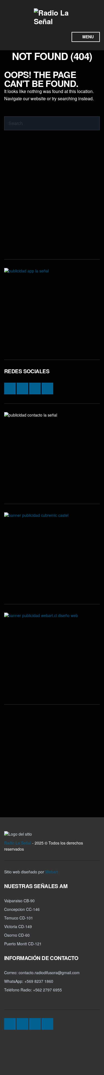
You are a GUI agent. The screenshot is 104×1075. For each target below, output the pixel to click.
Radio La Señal (17, 843)
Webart (51, 871)
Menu (87, 36)
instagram (32, 37)
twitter (53, 37)
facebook (42, 37)
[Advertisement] (52, 199)
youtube (63, 37)
